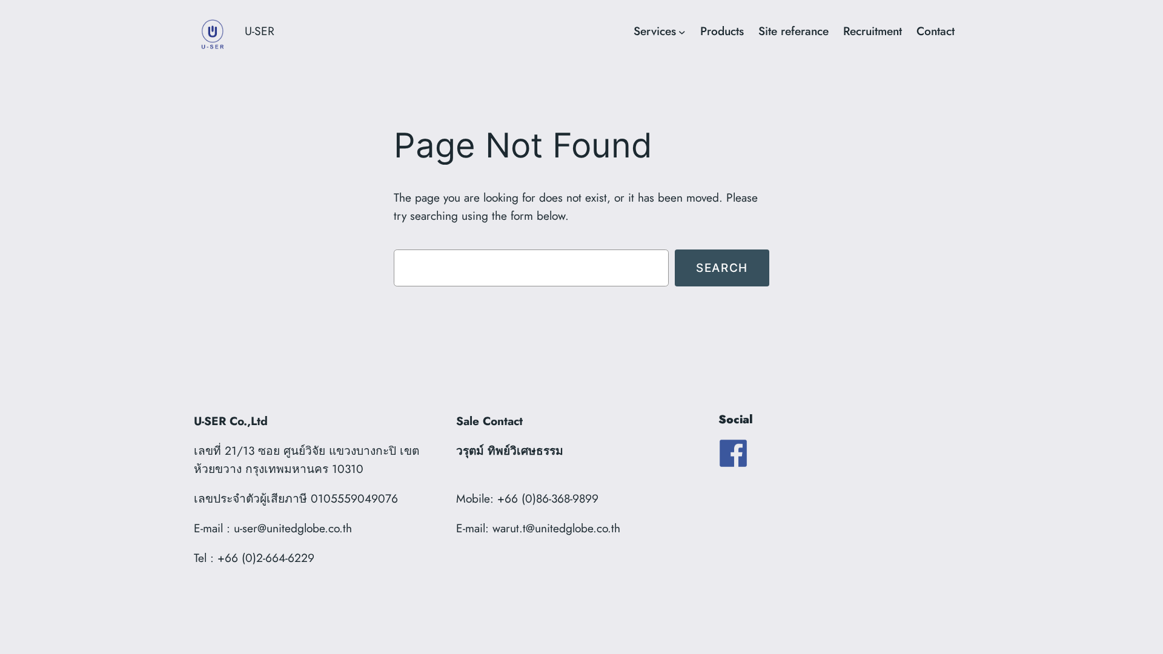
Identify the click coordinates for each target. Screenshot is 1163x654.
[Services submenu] (682, 31)
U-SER (259, 30)
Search (722, 267)
